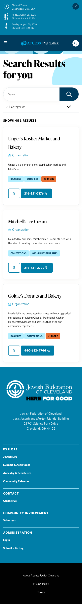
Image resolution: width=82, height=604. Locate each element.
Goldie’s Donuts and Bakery (35, 295)
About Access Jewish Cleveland (41, 575)
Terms (41, 592)
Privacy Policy (41, 583)
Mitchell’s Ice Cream (27, 221)
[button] (69, 94)
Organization (20, 155)
